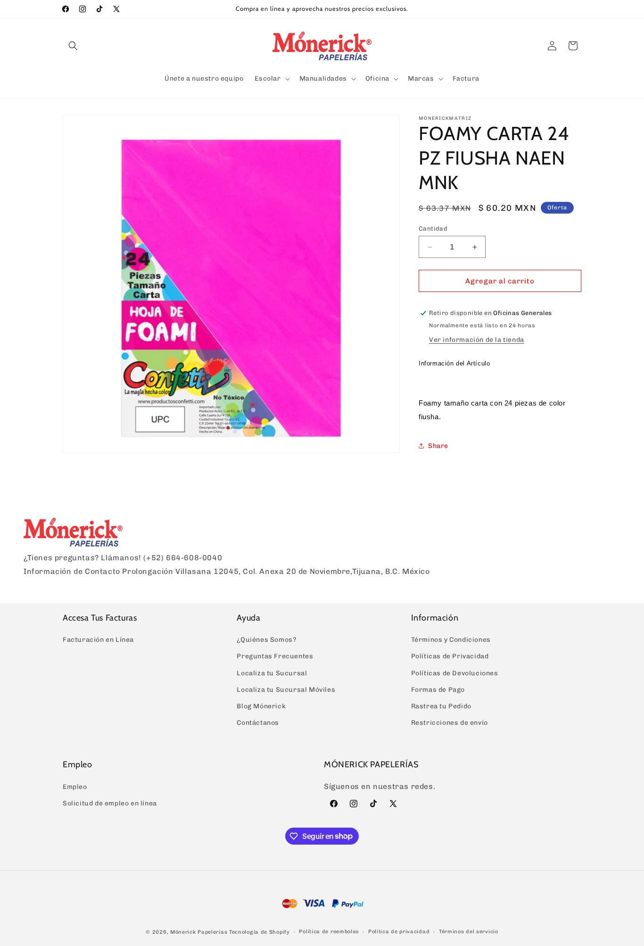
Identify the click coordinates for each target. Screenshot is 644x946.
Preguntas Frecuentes (275, 656)
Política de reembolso (329, 931)
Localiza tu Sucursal (272, 673)
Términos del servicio (468, 931)
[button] (73, 45)
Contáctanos (258, 723)
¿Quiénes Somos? (266, 640)
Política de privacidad (398, 931)
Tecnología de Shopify (259, 932)
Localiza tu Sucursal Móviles (286, 690)
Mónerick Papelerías (198, 932)
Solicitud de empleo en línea (110, 803)
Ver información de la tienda (476, 340)
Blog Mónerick (261, 706)
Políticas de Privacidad (450, 656)
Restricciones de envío (449, 723)
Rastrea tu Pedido (441, 706)
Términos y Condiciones (451, 640)
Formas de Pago (438, 690)
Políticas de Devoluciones (454, 673)
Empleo (75, 787)
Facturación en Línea (98, 640)
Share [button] (438, 446)
